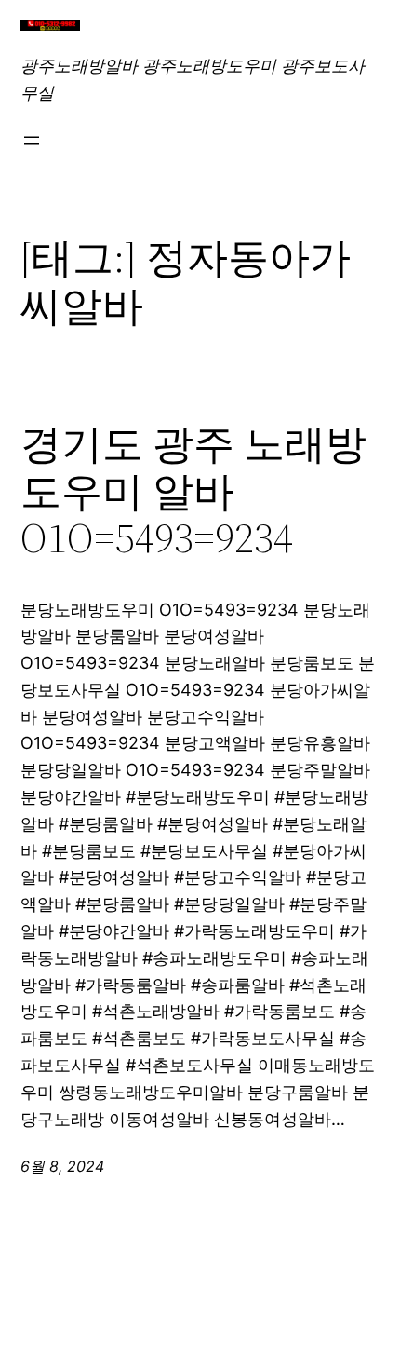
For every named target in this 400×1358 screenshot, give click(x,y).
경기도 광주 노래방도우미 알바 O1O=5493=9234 (193, 492)
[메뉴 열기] (31, 140)
